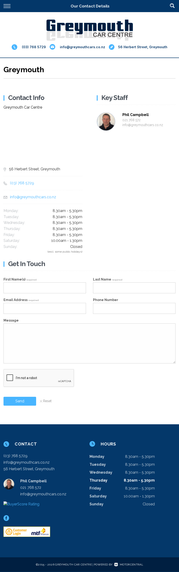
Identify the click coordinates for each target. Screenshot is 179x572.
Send (19, 401)
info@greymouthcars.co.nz (82, 47)
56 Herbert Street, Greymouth (142, 47)
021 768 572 (131, 120)
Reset (47, 401)
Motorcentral (131, 564)
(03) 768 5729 (34, 47)
